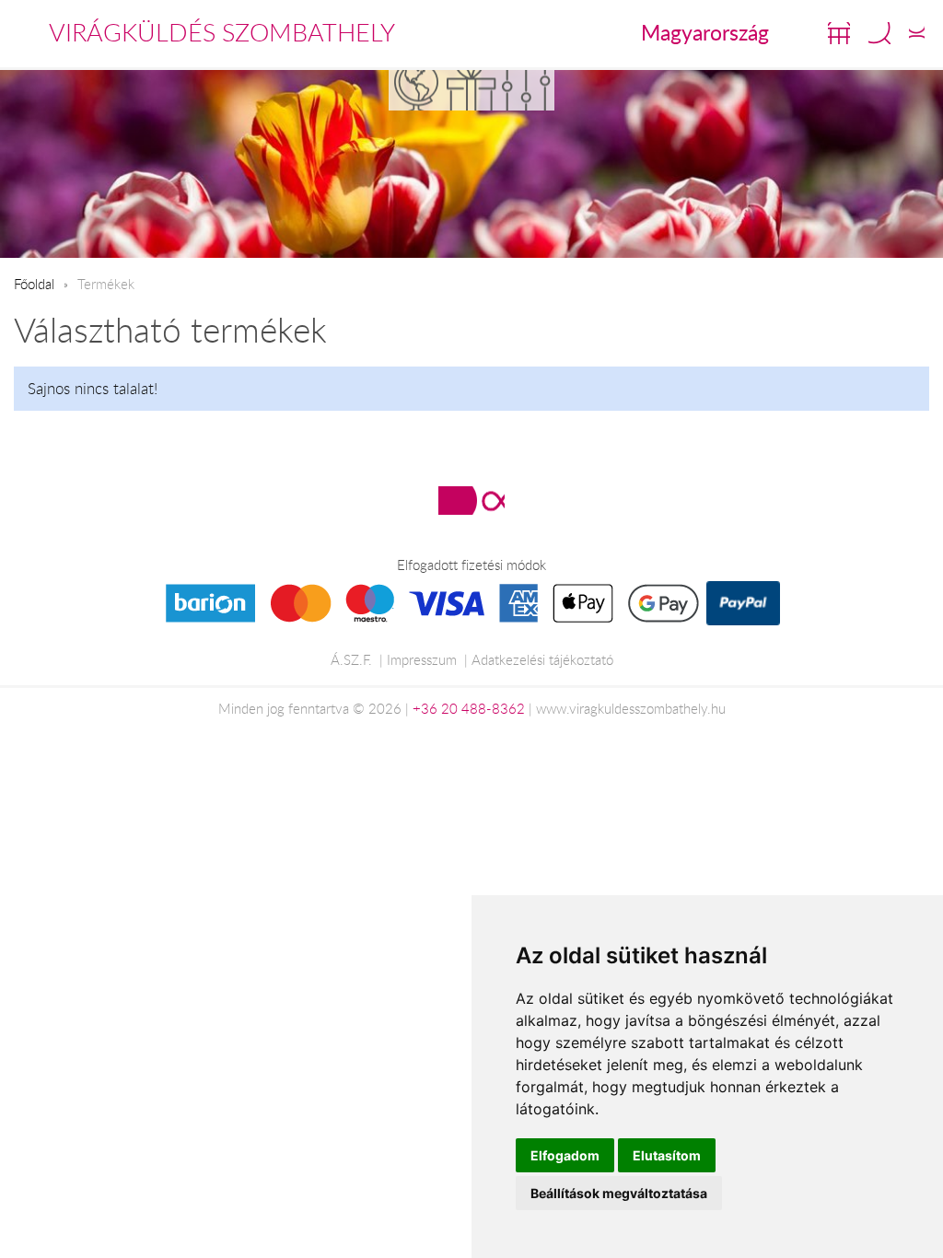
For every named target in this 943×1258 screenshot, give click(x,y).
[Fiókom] (917, 33)
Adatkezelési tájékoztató (542, 659)
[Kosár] (839, 33)
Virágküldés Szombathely (222, 32)
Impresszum (422, 659)
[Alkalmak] (471, 90)
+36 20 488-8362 (469, 708)
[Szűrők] (526, 90)
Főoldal (34, 283)
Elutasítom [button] (667, 1155)
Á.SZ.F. (351, 659)
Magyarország (705, 32)
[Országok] (416, 90)
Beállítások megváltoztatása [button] (618, 1193)
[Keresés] (879, 33)
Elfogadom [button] (565, 1155)
